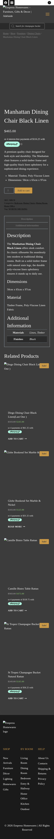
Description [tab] (27, 219)
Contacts (42, 763)
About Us (43, 758)
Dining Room (41, 203)
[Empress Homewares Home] (10, 728)
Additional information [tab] (27, 225)
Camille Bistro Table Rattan (23, 588)
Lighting (7, 778)
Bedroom (18, 203)
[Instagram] (12, 2)
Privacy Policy (42, 781)
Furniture (8, 768)
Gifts (5, 789)
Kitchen (25, 803)
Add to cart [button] (16, 439)
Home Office (9, 206)
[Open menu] (47, 14)
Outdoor (25, 809)
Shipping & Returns (44, 771)
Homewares (9, 784)
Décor (6, 773)
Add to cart (23, 190)
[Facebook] (5, 2)
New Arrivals (7, 760)
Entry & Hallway (25, 786)
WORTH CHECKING (18, 209)
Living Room (24, 760)
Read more (15, 526)
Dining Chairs (29, 203)
